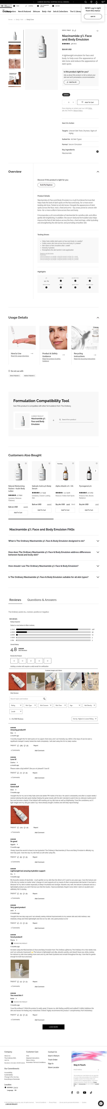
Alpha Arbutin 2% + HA (64, 486)
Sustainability (8, 1075)
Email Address (78, 1069)
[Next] (73, 2)
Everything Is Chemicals (12, 1079)
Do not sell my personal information (69, 1102)
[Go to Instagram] (78, 1092)
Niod (18, 5)
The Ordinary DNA (10, 1058)
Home (10, 19)
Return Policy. (78, 110)
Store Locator (53, 1067)
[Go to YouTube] (84, 1092)
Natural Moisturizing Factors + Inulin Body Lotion (16, 488)
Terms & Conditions (41, 1102)
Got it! (93, 16)
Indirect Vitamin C (29, 375)
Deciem (57, 5)
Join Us (6, 1060)
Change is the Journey (11, 1077)
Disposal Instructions (32, 1058)
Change (15, 1087)
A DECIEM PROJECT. (11, 1104)
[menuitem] (6, 6)
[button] (24, 11)
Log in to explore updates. (53, 2)
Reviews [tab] (15, 600)
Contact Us (52, 1052)
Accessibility (8, 1072)
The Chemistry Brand (44, 6)
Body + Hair (19, 19)
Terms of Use (82, 1083)
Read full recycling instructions (84, 359)
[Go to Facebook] (72, 1092)
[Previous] (34, 2)
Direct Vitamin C (15, 375)
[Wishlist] (97, 30)
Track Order (52, 1060)
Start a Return (53, 1056)
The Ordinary (7, 6)
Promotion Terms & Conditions (36, 1062)
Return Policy (30, 1060)
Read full (20, 356)
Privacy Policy (53, 1102)
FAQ (27, 1056)
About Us (7, 1056)
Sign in (51, 1064)
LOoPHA (30, 5)
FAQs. (90, 108)
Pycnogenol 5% (85, 486)
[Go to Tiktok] (91, 1092)
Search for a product (69, 419)
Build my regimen (46, 185)
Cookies (84, 1102)
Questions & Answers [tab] (42, 600)
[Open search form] (85, 2)
